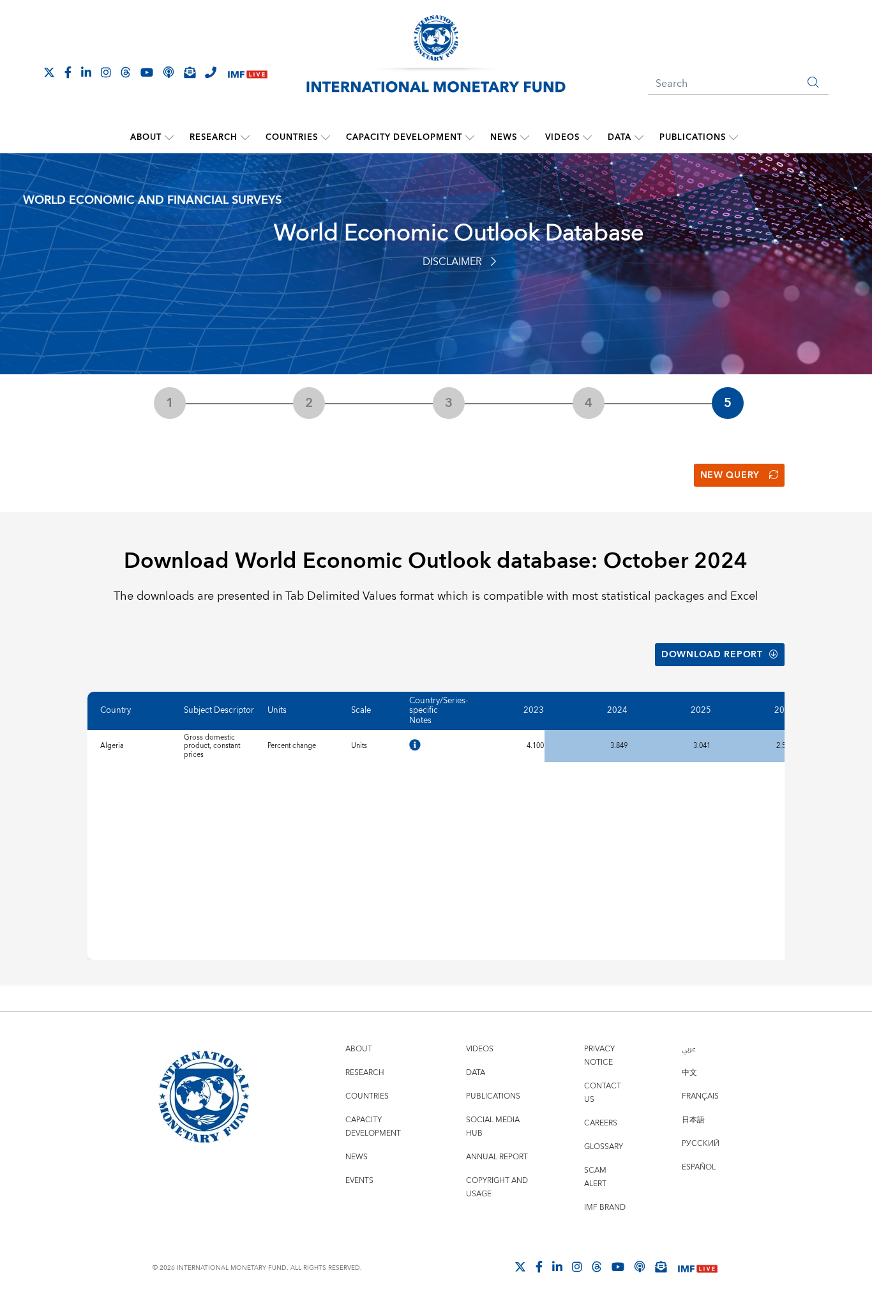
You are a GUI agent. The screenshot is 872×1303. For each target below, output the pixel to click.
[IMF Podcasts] (639, 1266)
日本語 (693, 1120)
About (146, 137)
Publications (692, 137)
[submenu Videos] (587, 137)
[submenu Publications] (733, 137)
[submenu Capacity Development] (469, 137)
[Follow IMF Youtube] (146, 72)
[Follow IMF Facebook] (67, 72)
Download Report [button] (712, 654)
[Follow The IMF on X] (49, 72)
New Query (730, 475)
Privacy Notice (599, 1055)
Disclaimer (452, 262)
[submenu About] (169, 137)
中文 (689, 1072)
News (503, 137)
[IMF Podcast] (168, 72)
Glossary (603, 1147)
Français (700, 1096)
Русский (700, 1143)
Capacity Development (404, 137)
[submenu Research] (245, 137)
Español (699, 1167)
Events (359, 1180)
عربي (689, 1049)
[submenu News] (524, 137)
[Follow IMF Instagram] (106, 72)
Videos (562, 137)
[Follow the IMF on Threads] (126, 72)
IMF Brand (605, 1207)
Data (619, 137)
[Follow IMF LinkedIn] (86, 72)
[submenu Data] (639, 137)
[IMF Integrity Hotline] (210, 72)
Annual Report (497, 1157)
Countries (292, 137)
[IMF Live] (247, 73)
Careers (600, 1123)
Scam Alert (595, 1177)
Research (213, 137)
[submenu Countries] (325, 137)
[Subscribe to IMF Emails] (189, 72)
